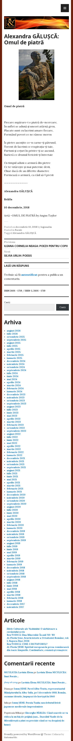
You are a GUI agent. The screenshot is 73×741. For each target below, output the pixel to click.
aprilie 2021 (13, 482)
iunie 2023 (12, 412)
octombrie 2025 (16, 336)
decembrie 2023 (16, 394)
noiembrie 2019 (15, 534)
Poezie (18, 230)
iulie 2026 (12, 333)
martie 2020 (14, 522)
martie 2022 (14, 449)
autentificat (29, 274)
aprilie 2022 (13, 446)
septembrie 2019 (16, 540)
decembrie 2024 (16, 361)
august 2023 (14, 406)
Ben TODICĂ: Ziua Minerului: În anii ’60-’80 (31, 635)
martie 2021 (13, 485)
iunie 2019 (12, 549)
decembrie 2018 (16, 567)
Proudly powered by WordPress (22, 734)
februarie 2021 (15, 488)
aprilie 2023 (13, 418)
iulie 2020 (12, 510)
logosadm (46, 227)
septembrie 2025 (16, 339)
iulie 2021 (12, 473)
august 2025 (13, 342)
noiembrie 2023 (15, 397)
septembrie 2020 (16, 503)
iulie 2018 (12, 582)
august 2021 (13, 470)
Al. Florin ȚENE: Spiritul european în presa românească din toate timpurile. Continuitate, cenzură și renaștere (38, 649)
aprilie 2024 (13, 382)
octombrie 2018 (15, 573)
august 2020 (14, 506)
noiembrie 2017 (15, 607)
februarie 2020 (15, 525)
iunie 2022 (12, 440)
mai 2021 (12, 479)
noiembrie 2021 (15, 461)
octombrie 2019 (15, 537)
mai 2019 (12, 552)
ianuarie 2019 (14, 564)
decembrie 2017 (16, 604)
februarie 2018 (15, 598)
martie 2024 (14, 385)
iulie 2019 (12, 546)
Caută (7, 302)
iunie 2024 (12, 376)
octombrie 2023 (16, 400)
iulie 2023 (12, 409)
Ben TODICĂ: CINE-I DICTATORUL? (27, 644)
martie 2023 (14, 421)
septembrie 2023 (16, 403)
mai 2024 (12, 379)
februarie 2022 (15, 452)
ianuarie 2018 (14, 601)
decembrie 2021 (16, 458)
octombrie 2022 (16, 428)
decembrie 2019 (16, 531)
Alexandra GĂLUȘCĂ (24, 233)
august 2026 (14, 330)
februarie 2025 (15, 355)
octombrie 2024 (16, 367)
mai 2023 (12, 415)
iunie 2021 (12, 476)
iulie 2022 (12, 437)
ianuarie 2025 (14, 358)
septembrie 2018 (16, 576)
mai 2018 (12, 588)
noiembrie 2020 (16, 497)
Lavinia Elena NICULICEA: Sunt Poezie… (43, 682)
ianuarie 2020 (14, 528)
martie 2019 (13, 558)
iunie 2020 (13, 513)
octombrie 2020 (16, 500)
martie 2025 (14, 352)
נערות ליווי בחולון (11, 682)
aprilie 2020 (14, 519)
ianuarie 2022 (14, 455)
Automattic (10, 737)
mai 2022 (12, 443)
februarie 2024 (15, 388)
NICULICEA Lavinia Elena (18, 672)
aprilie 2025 (13, 349)
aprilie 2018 (13, 592)
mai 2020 (12, 516)
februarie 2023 (15, 424)
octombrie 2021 (15, 464)
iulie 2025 (12, 346)
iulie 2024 (12, 373)
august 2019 (13, 543)
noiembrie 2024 (15, 364)
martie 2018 (13, 595)
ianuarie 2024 (14, 391)
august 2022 (14, 434)
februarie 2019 (15, 561)
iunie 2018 (12, 585)
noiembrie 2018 (15, 570)
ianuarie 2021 (14, 491)
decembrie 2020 (16, 494)
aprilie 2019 (13, 555)
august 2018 (13, 579)
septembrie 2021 (16, 467)
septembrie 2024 (16, 370)
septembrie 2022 (16, 431)
